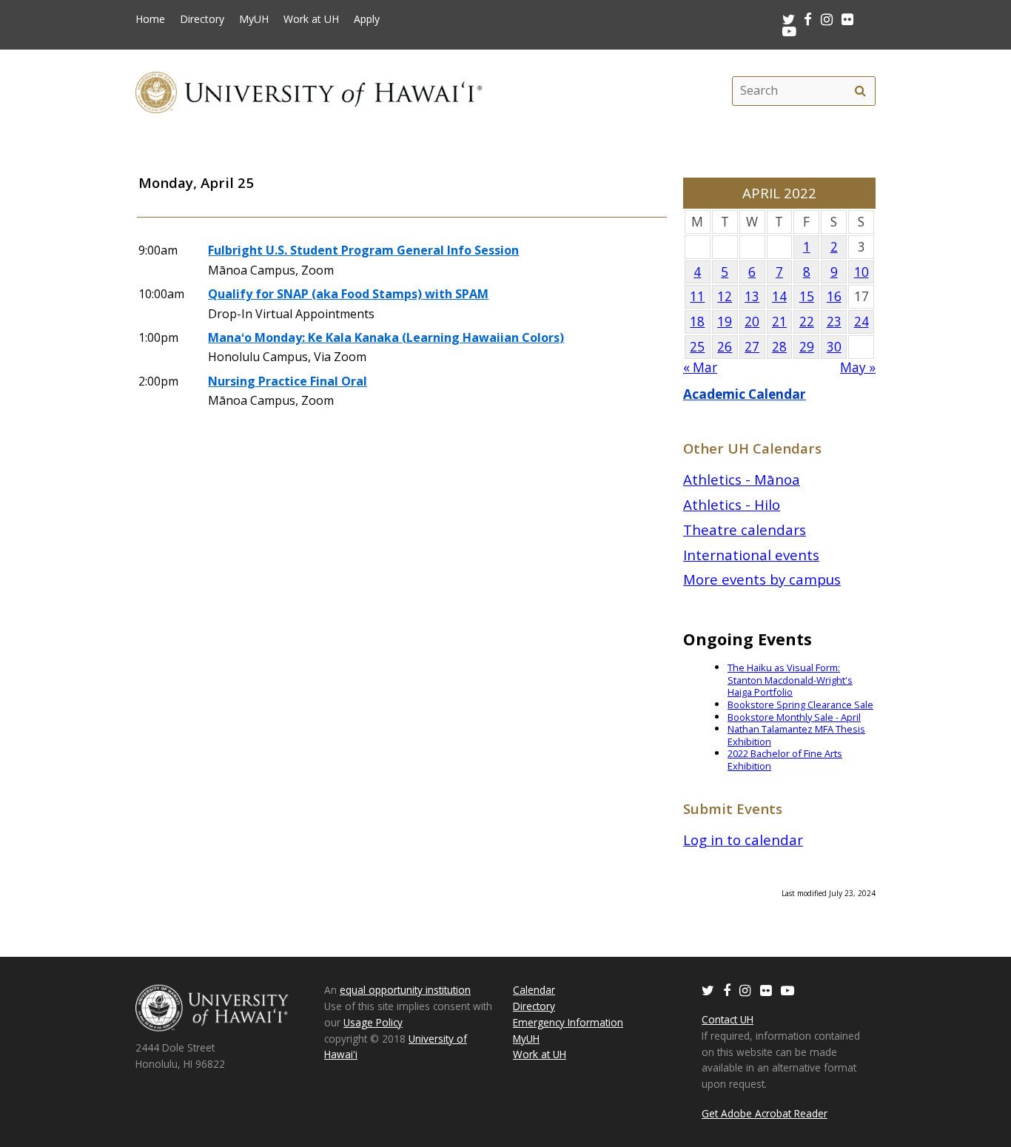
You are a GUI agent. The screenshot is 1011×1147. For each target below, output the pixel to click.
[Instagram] (745, 990)
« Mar (700, 367)
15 (806, 296)
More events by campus (762, 579)
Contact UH (727, 1019)
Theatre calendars (744, 529)
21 (779, 321)
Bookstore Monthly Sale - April (794, 717)
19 (724, 321)
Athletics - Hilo (731, 504)
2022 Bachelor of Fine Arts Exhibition (785, 760)
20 (752, 321)
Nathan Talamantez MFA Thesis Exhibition (796, 735)
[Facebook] (726, 990)
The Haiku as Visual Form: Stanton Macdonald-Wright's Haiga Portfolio (790, 680)
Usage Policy (373, 1022)
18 (697, 321)
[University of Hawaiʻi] (308, 91)
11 (697, 296)
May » (858, 367)
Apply (367, 19)
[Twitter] (708, 990)
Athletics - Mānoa (741, 479)
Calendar (534, 990)
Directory (202, 19)
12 (724, 296)
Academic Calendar (744, 394)
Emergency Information (568, 1022)
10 (861, 271)
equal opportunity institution (405, 990)
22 (806, 321)
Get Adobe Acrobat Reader (764, 1113)
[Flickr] (766, 990)
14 (779, 296)
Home (150, 19)
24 (861, 321)
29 (806, 346)
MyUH (254, 19)
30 (834, 346)
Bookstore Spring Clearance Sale (800, 704)
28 (779, 346)
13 (752, 296)
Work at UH (311, 19)
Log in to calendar (743, 839)
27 (752, 346)
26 (724, 346)
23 (834, 321)
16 (834, 296)
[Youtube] (789, 31)
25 (697, 346)
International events (751, 554)
